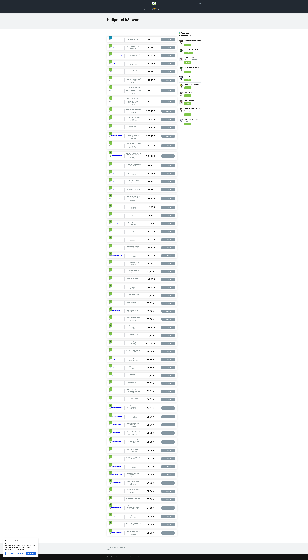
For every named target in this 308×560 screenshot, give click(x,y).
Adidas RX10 (188, 92)
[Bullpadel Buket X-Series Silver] (115, 498)
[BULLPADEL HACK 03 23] (115, 263)
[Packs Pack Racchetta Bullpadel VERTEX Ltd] (115, 110)
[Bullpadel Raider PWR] (115, 382)
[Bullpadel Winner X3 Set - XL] (115, 310)
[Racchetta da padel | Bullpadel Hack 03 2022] (115, 206)
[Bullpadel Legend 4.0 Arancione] (115, 466)
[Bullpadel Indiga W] (116, 367)
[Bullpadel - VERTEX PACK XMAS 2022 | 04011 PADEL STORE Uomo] (115, 145)
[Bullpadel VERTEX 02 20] (115, 127)
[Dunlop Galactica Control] (181, 53)
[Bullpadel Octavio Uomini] (115, 294)
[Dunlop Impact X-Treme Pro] (181, 70)
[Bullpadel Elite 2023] (116, 239)
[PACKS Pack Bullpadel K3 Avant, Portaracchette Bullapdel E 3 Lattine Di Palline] (115, 79)
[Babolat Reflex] (181, 80)
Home (145, 10)
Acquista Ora (189, 53)
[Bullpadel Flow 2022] (115, 63)
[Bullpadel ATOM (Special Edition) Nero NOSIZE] (115, 351)
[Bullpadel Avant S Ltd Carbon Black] (115, 318)
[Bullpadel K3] (116, 375)
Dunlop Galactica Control (191, 50)
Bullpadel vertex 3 (189, 100)
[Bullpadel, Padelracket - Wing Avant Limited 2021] (115, 55)
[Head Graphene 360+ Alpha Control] (181, 43)
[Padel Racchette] (154, 3)
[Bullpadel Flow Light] (115, 359)
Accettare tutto (31, 553)
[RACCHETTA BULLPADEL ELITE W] (115, 231)
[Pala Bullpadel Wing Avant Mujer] (115, 416)
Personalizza (10, 553)
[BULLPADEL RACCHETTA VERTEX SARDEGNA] (115, 247)
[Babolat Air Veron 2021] (181, 122)
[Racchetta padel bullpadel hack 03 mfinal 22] (115, 343)
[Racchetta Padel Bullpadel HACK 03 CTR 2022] (115, 165)
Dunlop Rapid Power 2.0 (191, 84)
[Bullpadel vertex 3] (181, 103)
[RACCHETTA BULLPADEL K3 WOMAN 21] (115, 432)
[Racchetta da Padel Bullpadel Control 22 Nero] (115, 490)
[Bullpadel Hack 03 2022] (115, 181)
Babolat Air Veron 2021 (191, 119)
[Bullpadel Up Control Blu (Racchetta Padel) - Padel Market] (115, 441)
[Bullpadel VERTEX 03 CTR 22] (115, 173)
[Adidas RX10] (181, 95)
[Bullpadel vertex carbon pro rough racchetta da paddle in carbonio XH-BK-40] (115, 507)
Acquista (168, 39)
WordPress (130, 557)
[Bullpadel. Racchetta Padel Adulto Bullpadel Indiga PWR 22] (115, 390)
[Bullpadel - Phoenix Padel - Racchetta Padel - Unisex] (115, 39)
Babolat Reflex (188, 77)
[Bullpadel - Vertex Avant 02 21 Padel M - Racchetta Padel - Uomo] (115, 135)
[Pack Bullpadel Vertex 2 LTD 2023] (115, 118)
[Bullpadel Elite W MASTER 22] (115, 278)
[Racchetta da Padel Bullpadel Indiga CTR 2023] (115, 482)
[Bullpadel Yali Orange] (115, 223)
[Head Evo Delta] (181, 61)
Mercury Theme (137, 557)
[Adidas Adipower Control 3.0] (181, 111)
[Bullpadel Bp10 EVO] (116, 398)
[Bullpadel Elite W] (115, 71)
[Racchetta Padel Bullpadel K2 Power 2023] (115, 532)
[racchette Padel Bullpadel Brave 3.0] (115, 524)
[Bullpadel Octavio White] (115, 271)
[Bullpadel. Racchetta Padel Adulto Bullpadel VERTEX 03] (115, 189)
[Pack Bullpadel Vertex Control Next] (115, 215)
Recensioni (161, 10)
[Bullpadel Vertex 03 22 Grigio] (115, 255)
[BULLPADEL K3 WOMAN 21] (115, 450)
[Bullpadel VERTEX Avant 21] (115, 47)
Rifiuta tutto (20, 553)
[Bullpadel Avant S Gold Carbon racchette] (115, 458)
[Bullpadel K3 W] (116, 516)
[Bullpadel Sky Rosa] (116, 334)
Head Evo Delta (189, 58)
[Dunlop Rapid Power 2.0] (181, 88)
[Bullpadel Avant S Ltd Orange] (115, 302)
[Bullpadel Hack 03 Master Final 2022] (115, 326)
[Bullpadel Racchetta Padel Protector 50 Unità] (115, 474)
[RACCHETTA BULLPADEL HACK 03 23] (115, 286)
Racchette (152, 10)
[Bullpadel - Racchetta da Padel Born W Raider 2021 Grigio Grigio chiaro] (115, 407)
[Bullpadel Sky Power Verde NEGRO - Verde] (115, 424)
